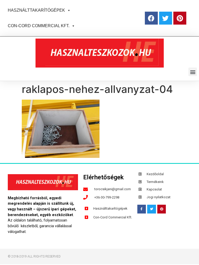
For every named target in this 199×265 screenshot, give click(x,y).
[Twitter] (165, 18)
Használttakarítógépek (36, 10)
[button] (68, 10)
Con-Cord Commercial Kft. (38, 26)
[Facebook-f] (141, 209)
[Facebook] (151, 18)
